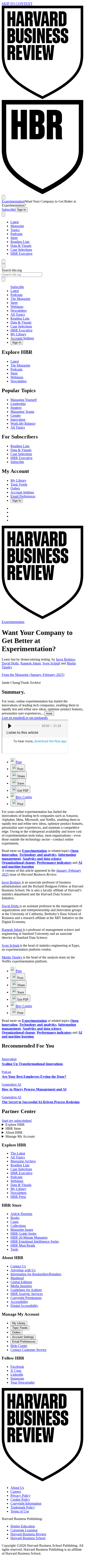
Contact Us (18, 1266)
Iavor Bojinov (65, 659)
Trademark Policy (22, 1507)
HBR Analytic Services (26, 1294)
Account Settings (22, 338)
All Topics (17, 314)
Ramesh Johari (30, 663)
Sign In (21, 209)
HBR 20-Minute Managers (29, 1237)
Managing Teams (22, 411)
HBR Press (18, 1197)
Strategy (16, 408)
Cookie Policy (20, 1499)
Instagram (17, 1378)
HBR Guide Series (23, 1233)
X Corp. (16, 1370)
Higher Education (22, 1526)
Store (14, 238)
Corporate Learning (23, 1530)
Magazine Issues (21, 1229)
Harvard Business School (27, 1538)
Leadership (18, 404)
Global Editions (21, 1282)
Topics (15, 230)
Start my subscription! (17, 1120)
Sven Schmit (51, 663)
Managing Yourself (23, 400)
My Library (18, 334)
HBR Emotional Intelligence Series (34, 1241)
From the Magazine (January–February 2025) (33, 675)
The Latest (17, 1153)
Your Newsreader (22, 1382)
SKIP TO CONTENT (17, 3)
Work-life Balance (23, 423)
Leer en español (13, 718)
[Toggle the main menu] (3, 197)
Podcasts (16, 234)
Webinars (16, 306)
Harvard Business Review (28, 1534)
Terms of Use (19, 1511)
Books (14, 1218)
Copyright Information (25, 1503)
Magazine (17, 226)
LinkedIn (16, 1374)
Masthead (17, 1278)
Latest (14, 222)
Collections (18, 1226)
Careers (15, 1491)
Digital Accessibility (24, 1306)
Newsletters (18, 310)
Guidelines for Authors (26, 1290)
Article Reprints (21, 1214)
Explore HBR (15, 1124)
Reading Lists (19, 242)
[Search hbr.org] (3, 214)
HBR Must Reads (22, 1245)
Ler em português (36, 718)
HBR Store (13, 1128)
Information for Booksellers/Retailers (35, 1274)
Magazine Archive (23, 1161)
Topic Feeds (18, 484)
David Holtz (10, 663)
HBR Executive (21, 253)
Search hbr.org (12, 270)
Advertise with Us (23, 1270)
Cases (14, 1222)
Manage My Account (20, 1136)
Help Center (18, 1346)
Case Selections (21, 249)
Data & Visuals (20, 246)
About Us (17, 1488)
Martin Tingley (12, 957)
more (49, 713)
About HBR (13, 1132)
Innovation (17, 419)
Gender (15, 415)
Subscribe (8, 209)
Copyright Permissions (26, 1298)
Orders (15, 488)
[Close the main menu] (3, 261)
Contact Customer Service (28, 1350)
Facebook (17, 1366)
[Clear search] (3, 279)
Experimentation (13, 201)
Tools (14, 1249)
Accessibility (19, 1302)
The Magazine (20, 299)
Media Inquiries (21, 1286)
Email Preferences (22, 496)
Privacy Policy (20, 1495)
